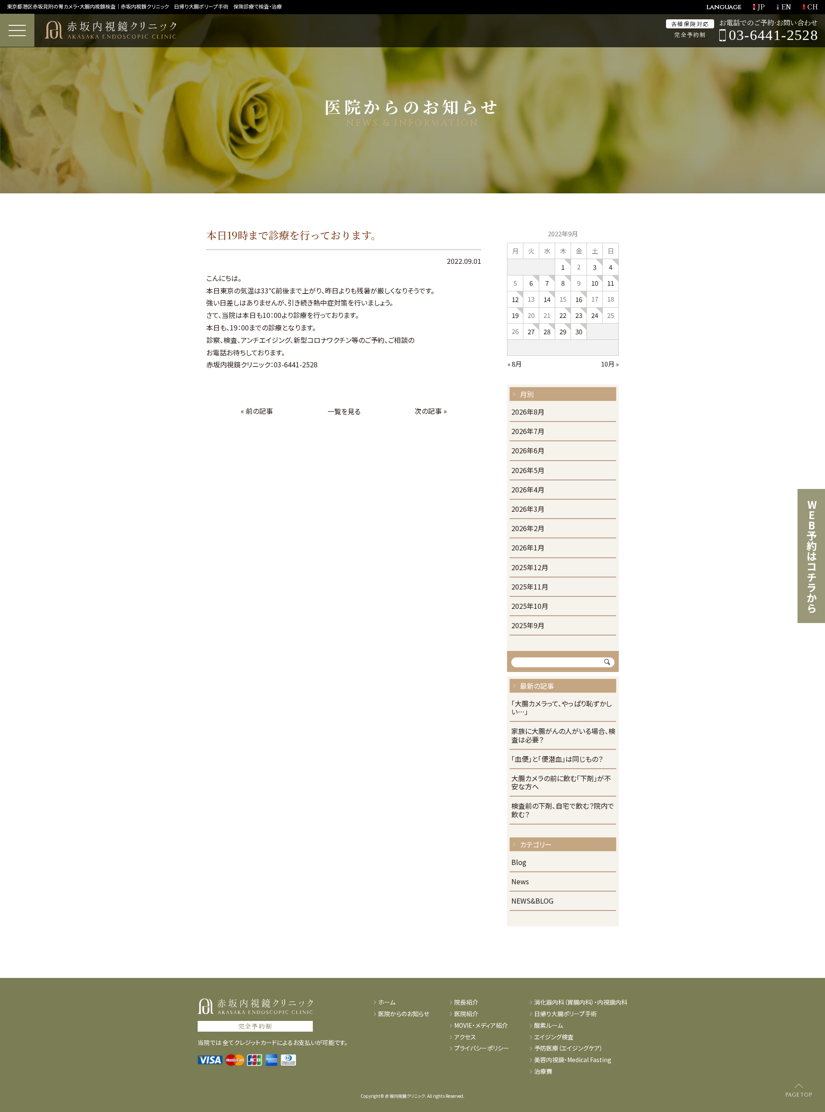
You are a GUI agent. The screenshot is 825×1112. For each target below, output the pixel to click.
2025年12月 (529, 567)
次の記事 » (431, 411)
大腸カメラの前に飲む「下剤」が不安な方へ (561, 782)
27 (531, 331)
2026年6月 (527, 450)
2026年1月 (527, 548)
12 (515, 299)
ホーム (386, 1002)
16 (578, 299)
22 (562, 315)
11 (610, 282)
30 (578, 331)
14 (547, 299)
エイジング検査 (554, 1037)
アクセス (465, 1037)
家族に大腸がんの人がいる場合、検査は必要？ (563, 735)
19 (515, 315)
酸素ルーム (548, 1025)
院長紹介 (466, 1002)
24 (594, 315)
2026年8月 (527, 412)
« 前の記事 (257, 411)
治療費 (543, 1071)
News (520, 881)
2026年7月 (527, 431)
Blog (518, 862)
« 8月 (514, 363)
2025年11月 (529, 587)
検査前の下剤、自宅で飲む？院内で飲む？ (562, 810)
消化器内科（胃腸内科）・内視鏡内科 (580, 1002)
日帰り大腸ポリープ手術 (565, 1013)
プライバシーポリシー (481, 1048)
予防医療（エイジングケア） (568, 1048)
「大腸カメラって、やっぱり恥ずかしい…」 (561, 708)
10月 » (610, 363)
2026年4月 (527, 490)
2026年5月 (527, 470)
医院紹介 (466, 1013)
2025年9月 (527, 625)
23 (578, 315)
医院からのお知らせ (403, 1013)
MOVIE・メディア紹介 (481, 1025)
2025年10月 (529, 606)
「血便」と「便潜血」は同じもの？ (557, 759)
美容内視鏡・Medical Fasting (572, 1059)
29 (562, 331)
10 (594, 282)
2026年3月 (527, 509)
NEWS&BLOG (532, 901)
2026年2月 (527, 528)
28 (547, 331)
